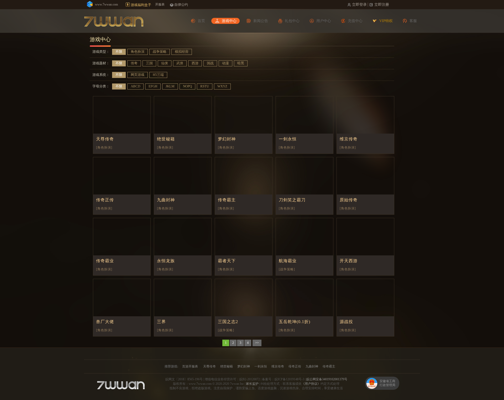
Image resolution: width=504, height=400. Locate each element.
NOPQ (187, 86)
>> (257, 343)
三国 (149, 63)
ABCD (135, 86)
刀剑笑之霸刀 (292, 200)
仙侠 (164, 63)
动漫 (225, 63)
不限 (119, 52)
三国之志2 (228, 321)
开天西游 (349, 261)
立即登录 (359, 5)
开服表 (160, 4)
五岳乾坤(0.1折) (294, 321)
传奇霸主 (227, 200)
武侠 (179, 63)
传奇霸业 (105, 261)
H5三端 (158, 75)
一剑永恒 (288, 139)
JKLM (170, 86)
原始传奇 (349, 200)
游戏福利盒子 (141, 5)
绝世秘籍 (166, 139)
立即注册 (381, 5)
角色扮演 (137, 52)
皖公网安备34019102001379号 (326, 379)
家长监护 (252, 384)
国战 (210, 63)
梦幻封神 (227, 139)
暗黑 (240, 63)
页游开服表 (190, 366)
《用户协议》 (311, 384)
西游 (195, 63)
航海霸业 (288, 261)
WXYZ (222, 86)
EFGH (153, 86)
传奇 (134, 63)
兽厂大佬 (105, 321)
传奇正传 (105, 200)
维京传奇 (349, 139)
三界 (161, 321)
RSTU (204, 86)
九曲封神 (166, 200)
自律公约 (181, 5)
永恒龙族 (166, 261)
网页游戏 (137, 75)
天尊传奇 (105, 139)
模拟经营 (181, 52)
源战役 (346, 321)
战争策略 (159, 52)
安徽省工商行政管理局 (387, 383)
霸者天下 (227, 261)
